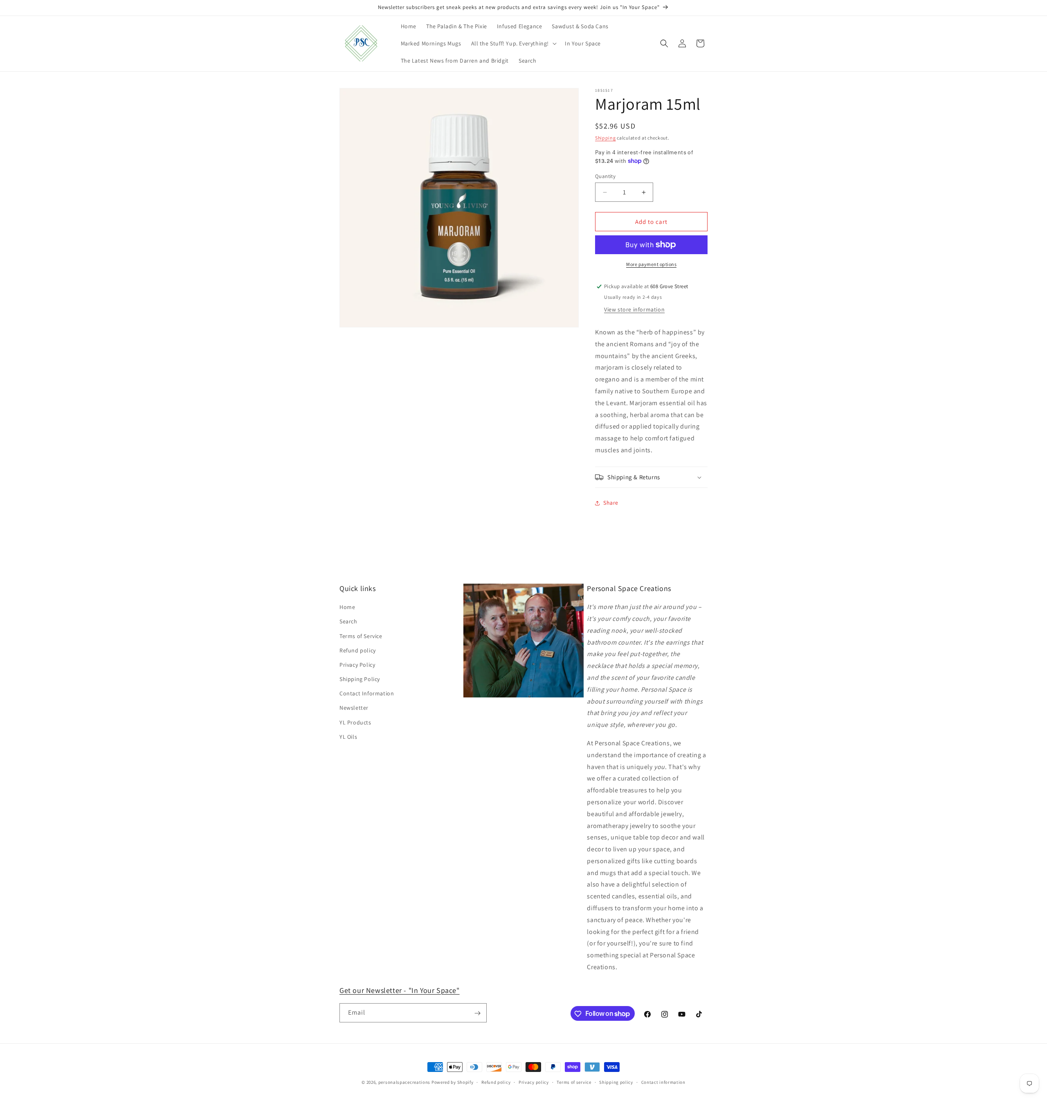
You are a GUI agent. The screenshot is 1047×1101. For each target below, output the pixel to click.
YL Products (355, 722)
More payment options (651, 264)
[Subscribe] (477, 1013)
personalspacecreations (404, 1082)
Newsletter (353, 708)
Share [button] (610, 502)
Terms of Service (360, 636)
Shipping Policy (359, 679)
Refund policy (357, 650)
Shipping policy (616, 1082)
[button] (513, 43)
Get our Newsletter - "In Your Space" (399, 990)
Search (348, 621)
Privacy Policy (357, 664)
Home (347, 607)
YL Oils (348, 736)
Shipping (605, 138)
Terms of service (574, 1082)
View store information (634, 309)
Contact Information (366, 693)
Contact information (663, 1082)
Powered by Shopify (452, 1082)
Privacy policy (534, 1082)
